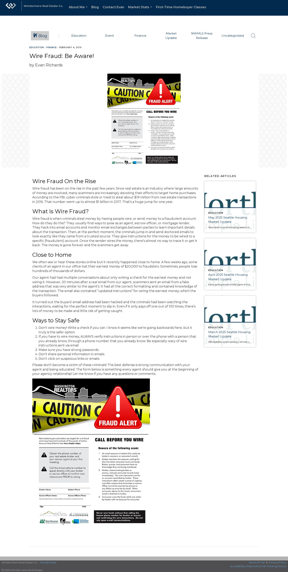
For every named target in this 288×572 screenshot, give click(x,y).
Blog (95, 7)
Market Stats (141, 10)
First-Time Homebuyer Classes (181, 7)
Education (36, 47)
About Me (79, 10)
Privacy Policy (277, 562)
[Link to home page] (11, 8)
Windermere (48, 562)
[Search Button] (253, 36)
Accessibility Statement (245, 566)
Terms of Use (257, 562)
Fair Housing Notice (274, 566)
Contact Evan (113, 7)
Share (282, 55)
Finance (51, 47)
